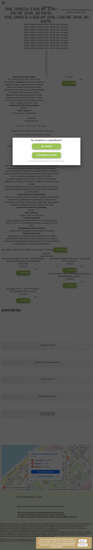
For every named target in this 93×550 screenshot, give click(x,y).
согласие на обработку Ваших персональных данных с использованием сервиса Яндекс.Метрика (57, 545)
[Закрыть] (77, 140)
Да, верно (47, 146)
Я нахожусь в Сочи (46, 155)
